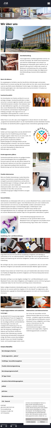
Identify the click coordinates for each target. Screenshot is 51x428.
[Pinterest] (11, 426)
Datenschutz (4, 424)
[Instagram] (6, 426)
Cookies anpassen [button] (31, 421)
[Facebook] (1, 426)
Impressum (14, 424)
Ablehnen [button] (42, 421)
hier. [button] (46, 415)
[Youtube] (16, 426)
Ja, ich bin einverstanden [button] (36, 419)
